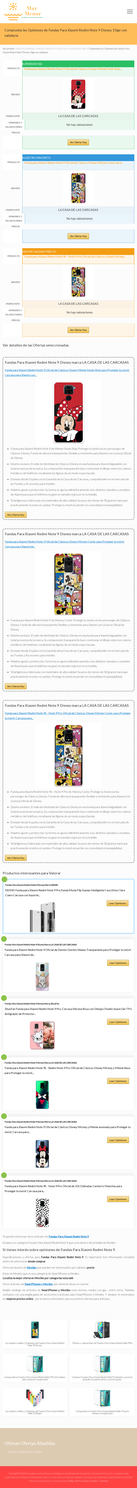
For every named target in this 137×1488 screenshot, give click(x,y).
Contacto (103, 1480)
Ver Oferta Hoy (78, 142)
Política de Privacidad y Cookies (83, 1480)
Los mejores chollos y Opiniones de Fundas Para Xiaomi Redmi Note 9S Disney (34, 1344)
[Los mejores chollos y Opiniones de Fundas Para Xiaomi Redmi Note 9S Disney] (35, 1330)
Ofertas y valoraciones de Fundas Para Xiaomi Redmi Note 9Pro (102, 1343)
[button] (130, 11)
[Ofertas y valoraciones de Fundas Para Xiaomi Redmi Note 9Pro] (102, 1330)
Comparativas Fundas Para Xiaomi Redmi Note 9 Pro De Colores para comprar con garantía (34, 1378)
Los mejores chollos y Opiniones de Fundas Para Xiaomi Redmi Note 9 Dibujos (34, 1412)
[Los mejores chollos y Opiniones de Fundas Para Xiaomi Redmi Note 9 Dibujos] (35, 1398)
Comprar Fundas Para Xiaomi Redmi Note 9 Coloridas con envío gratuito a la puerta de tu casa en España (102, 1378)
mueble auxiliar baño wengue (25, 1451)
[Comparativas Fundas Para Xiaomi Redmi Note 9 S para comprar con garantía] (102, 1398)
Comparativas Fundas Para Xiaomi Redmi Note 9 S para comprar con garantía (102, 1412)
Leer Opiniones (117, 903)
